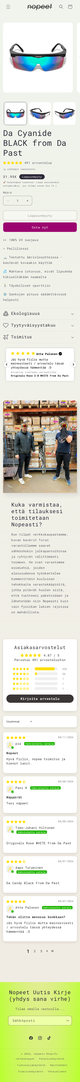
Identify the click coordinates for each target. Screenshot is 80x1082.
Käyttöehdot (59, 1065)
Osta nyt (40, 227)
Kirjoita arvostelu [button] (40, 698)
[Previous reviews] (6, 364)
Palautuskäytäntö (51, 1058)
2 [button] (35, 951)
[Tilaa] (67, 1020)
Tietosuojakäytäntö (31, 1065)
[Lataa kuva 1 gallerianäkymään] (15, 113)
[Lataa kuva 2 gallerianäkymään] (40, 113)
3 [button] (41, 951)
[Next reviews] (73, 364)
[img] (16, 737)
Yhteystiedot (57, 1071)
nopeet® (39, 1053)
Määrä (7, 192)
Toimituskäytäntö (30, 1071)
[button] (8, 6)
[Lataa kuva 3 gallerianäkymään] (64, 113)
